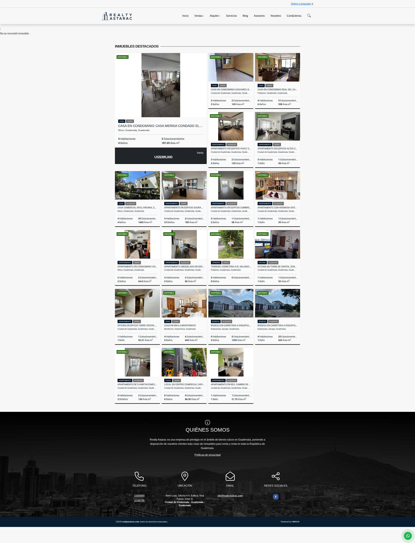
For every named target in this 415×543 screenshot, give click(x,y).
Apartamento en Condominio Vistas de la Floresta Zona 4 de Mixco (137, 266)
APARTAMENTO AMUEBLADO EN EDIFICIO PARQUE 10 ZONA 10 (184, 266)
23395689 (139, 495)
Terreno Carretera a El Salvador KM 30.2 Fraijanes (231, 266)
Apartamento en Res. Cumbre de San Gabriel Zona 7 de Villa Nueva (231, 384)
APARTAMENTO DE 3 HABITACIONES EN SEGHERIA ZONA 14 (137, 384)
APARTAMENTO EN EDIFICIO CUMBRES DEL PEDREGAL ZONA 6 (231, 207)
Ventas (198, 15)
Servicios (231, 15)
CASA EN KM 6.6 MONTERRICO (180, 325)
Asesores (259, 15)
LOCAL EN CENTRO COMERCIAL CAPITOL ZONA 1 (184, 384)
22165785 (139, 500)
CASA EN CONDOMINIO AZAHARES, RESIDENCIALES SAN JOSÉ (231, 89)
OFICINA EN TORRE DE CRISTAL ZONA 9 (277, 266)
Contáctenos (294, 15)
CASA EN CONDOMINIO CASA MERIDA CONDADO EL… (160, 126)
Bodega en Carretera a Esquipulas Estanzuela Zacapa (231, 325)
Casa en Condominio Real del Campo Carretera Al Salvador (277, 89)
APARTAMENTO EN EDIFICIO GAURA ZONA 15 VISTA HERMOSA (184, 207)
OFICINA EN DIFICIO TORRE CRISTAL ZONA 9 (137, 325)
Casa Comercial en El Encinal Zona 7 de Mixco (137, 207)
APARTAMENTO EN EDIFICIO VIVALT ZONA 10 (231, 148)
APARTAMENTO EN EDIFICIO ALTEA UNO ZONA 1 (277, 148)
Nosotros (276, 15)
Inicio (185, 15)
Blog (245, 15)
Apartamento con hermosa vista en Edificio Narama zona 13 (277, 207)
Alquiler (214, 15)
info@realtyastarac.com (230, 495)
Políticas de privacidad (208, 454)
